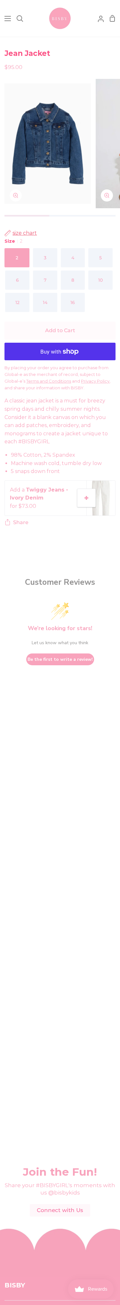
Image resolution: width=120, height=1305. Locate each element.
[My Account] (98, 18)
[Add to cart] (86, 498)
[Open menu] (6, 18)
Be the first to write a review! (60, 659)
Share (20, 522)
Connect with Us (60, 1210)
